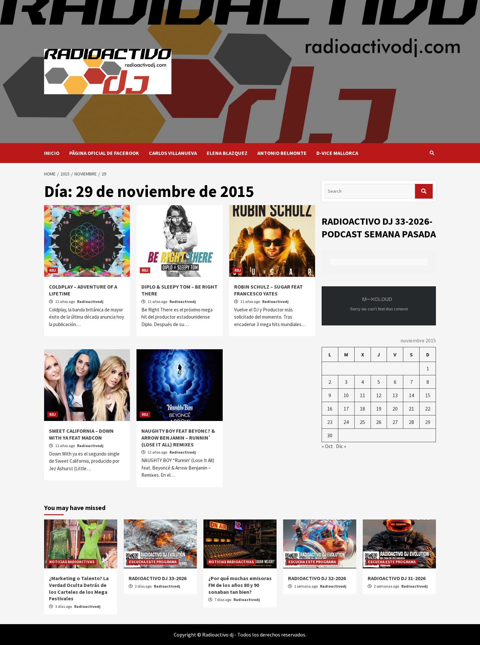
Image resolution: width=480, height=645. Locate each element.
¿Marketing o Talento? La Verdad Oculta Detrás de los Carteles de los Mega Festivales (79, 588)
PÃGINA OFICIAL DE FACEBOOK (104, 153)
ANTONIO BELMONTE (282, 153)
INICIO (51, 153)
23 (329, 422)
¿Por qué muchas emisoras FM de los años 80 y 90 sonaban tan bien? (240, 585)
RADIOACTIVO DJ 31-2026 (396, 578)
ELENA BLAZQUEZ (227, 153)
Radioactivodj (90, 301)
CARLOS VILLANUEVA (173, 153)
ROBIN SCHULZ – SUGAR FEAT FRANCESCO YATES (268, 290)
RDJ (52, 270)
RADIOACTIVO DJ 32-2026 (317, 578)
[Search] (432, 153)
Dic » (341, 446)
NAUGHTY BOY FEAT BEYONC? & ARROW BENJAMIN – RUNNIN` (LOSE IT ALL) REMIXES (178, 438)
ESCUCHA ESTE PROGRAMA (153, 561)
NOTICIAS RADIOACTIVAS (71, 561)
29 (427, 422)
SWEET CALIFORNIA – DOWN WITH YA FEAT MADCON (81, 434)
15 (427, 395)
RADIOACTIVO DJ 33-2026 (157, 578)
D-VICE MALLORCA (337, 153)
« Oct (327, 446)
